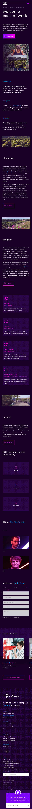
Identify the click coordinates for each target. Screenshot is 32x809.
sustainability (6, 786)
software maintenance (9, 740)
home (5, 7)
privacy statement (8, 782)
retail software (7, 748)
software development (9, 738)
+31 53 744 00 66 (7, 724)
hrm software (6, 750)
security (5, 784)
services (9, 442)
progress (9, 205)
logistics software (7, 746)
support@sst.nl (12, 726)
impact (9, 283)
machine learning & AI (8, 767)
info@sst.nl (11, 723)
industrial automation (8, 765)
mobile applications (8, 761)
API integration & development (11, 763)
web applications (7, 759)
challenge (9, 36)
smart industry (7, 751)
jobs (4, 728)
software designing (8, 736)
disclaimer (5, 788)
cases (11, 7)
